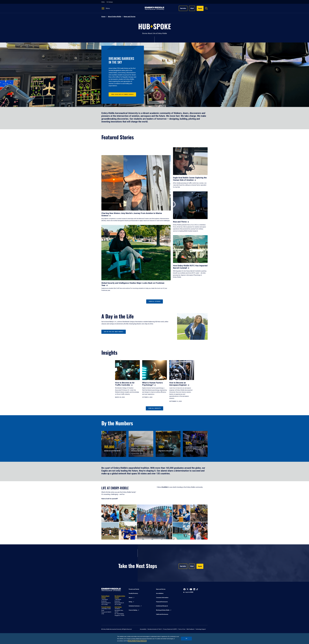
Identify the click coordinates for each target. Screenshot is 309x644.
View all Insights (154, 408)
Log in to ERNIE (189, 592)
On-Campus (110, 2)
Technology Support (201, 629)
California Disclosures (162, 614)
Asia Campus (118, 607)
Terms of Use (181, 629)
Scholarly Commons (134, 606)
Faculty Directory (133, 593)
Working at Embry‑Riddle (162, 610)
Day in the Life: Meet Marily (113, 331)
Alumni (130, 597)
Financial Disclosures (162, 601)
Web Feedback (190, 629)
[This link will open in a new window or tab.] (184, 589)
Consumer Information (162, 597)
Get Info (183, 8)
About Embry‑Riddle (114, 16)
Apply (200, 566)
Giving (130, 601)
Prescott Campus (106, 607)
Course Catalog (133, 610)
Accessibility (143, 629)
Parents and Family (134, 589)
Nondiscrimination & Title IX (155, 629)
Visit (192, 8)
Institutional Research (162, 606)
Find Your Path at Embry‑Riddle (122, 94)
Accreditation (159, 593)
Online (103, 2)
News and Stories (129, 16)
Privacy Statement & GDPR (170, 629)
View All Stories (154, 301)
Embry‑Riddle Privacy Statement (137, 641)
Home (103, 16)
